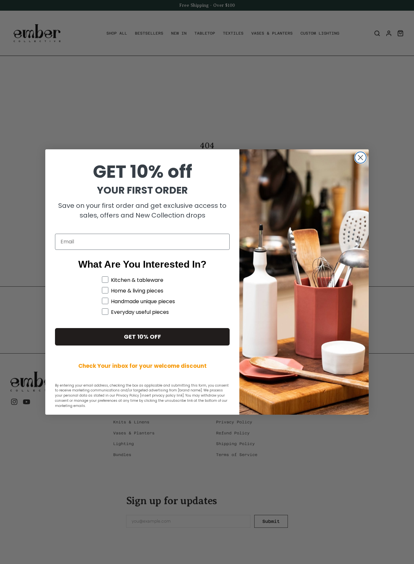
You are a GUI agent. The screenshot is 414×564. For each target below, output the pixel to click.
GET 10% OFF (142, 337)
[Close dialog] (360, 157)
